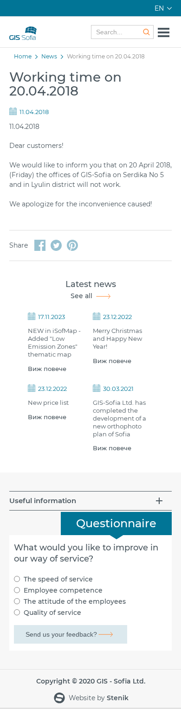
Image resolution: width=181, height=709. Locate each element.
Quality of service (52, 612)
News (49, 56)
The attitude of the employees (75, 601)
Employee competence (63, 590)
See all (81, 296)
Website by (98, 698)
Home (23, 56)
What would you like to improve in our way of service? (86, 553)
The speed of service (58, 579)
